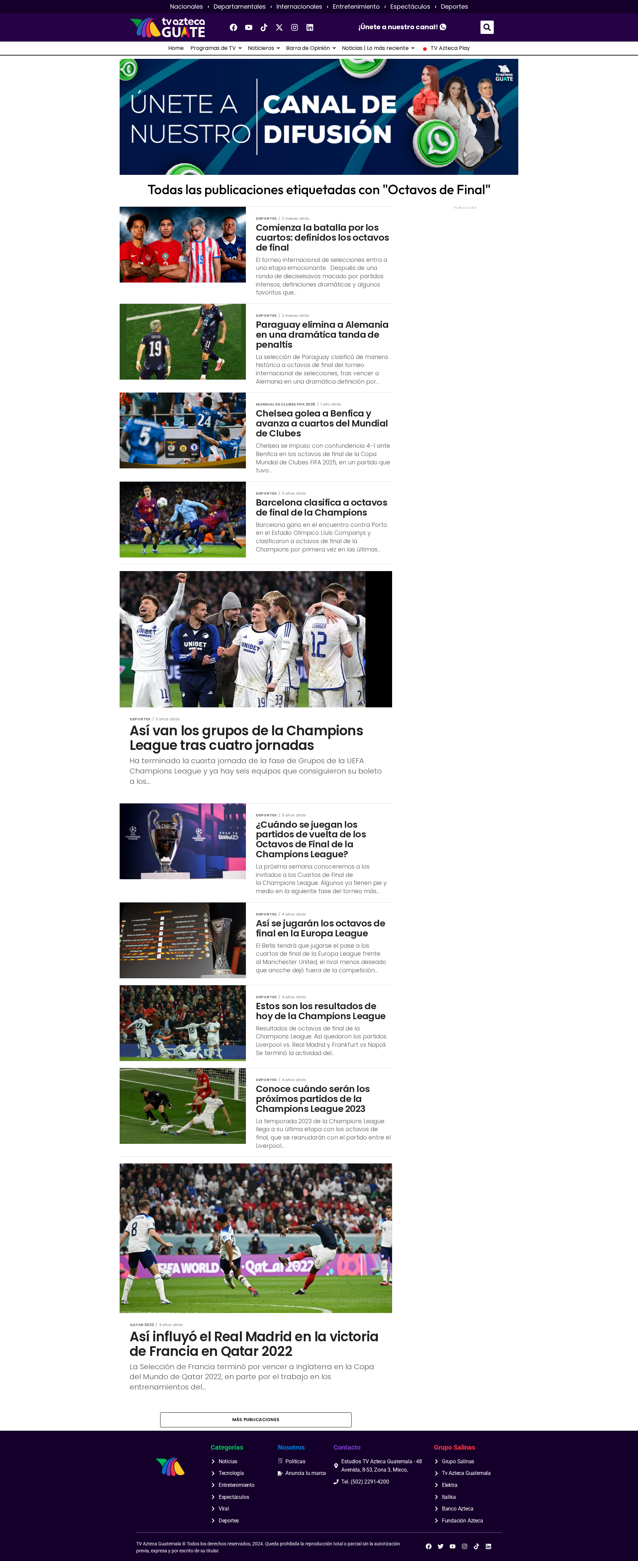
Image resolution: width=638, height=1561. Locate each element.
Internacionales (299, 6)
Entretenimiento (356, 6)
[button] (487, 27)
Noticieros (261, 48)
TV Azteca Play (450, 48)
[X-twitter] (279, 27)
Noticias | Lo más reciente (375, 48)
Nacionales (186, 6)
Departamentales (240, 6)
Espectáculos (410, 6)
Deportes (454, 6)
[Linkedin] (310, 27)
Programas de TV (213, 48)
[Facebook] (233, 27)
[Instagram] (294, 27)
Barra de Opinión (308, 48)
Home (176, 48)
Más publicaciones (255, 1419)
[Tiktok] (264, 27)
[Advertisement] (465, 252)
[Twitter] (441, 1546)
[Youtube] (249, 27)
